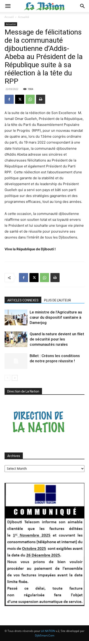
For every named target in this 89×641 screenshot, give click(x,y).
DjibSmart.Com (44, 635)
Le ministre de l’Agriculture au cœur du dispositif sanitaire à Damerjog (56, 317)
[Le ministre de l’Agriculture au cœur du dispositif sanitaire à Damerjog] (16, 317)
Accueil (9, 17)
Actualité (23, 17)
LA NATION (48, 631)
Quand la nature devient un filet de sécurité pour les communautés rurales (57, 339)
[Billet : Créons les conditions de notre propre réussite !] (16, 361)
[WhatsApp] (30, 99)
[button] (7, 6)
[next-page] (15, 378)
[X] (19, 99)
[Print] (40, 99)
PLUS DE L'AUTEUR (57, 300)
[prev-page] (7, 378)
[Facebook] (9, 99)
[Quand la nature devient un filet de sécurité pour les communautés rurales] (16, 339)
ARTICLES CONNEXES (23, 300)
